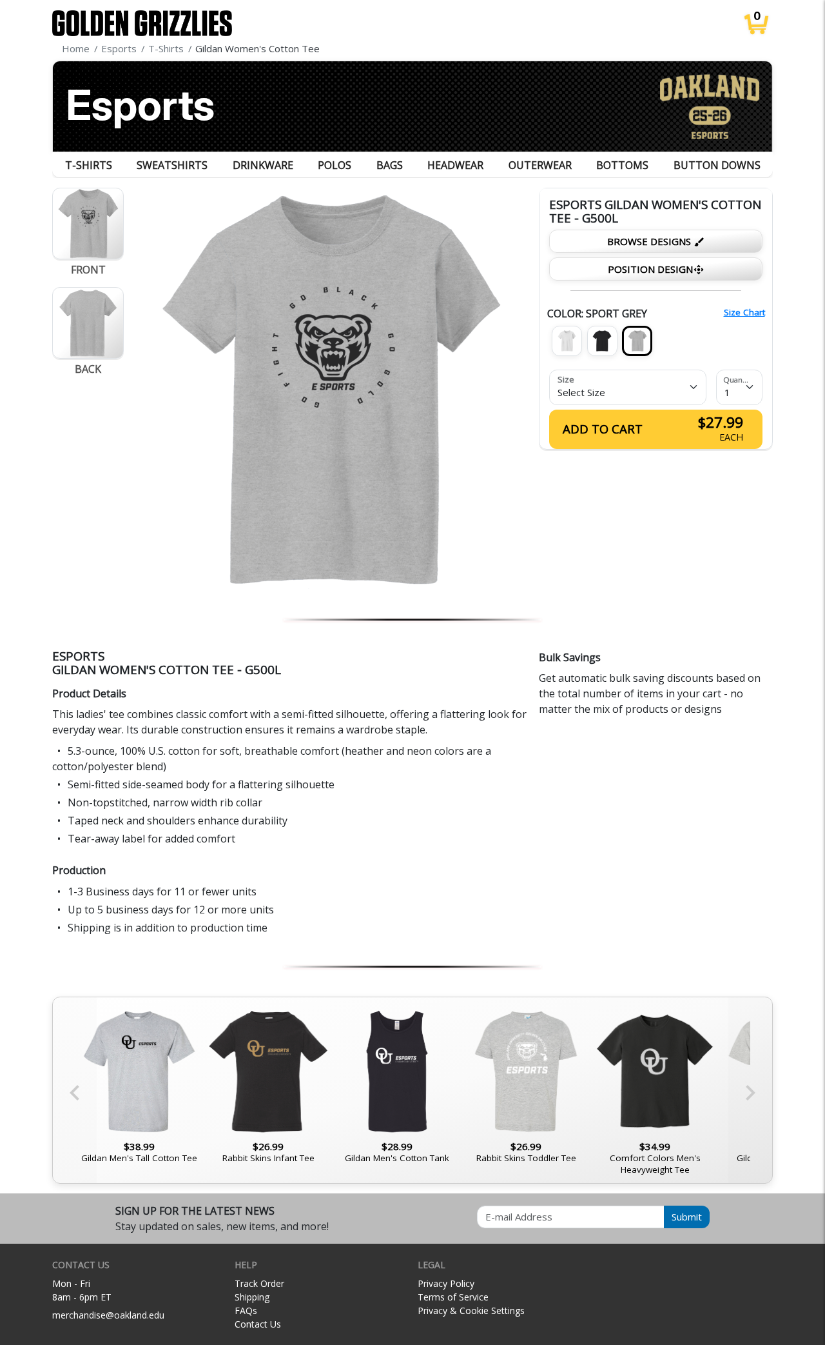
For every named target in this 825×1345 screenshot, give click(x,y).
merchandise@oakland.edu (108, 1315)
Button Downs (717, 165)
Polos (334, 165)
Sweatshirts (172, 165)
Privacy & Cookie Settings (471, 1310)
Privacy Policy (446, 1283)
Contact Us (258, 1324)
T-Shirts (88, 165)
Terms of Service (453, 1297)
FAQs (246, 1310)
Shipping (252, 1297)
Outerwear (540, 165)
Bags (389, 165)
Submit (687, 1216)
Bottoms (622, 165)
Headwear (455, 165)
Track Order (259, 1283)
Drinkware (263, 165)
